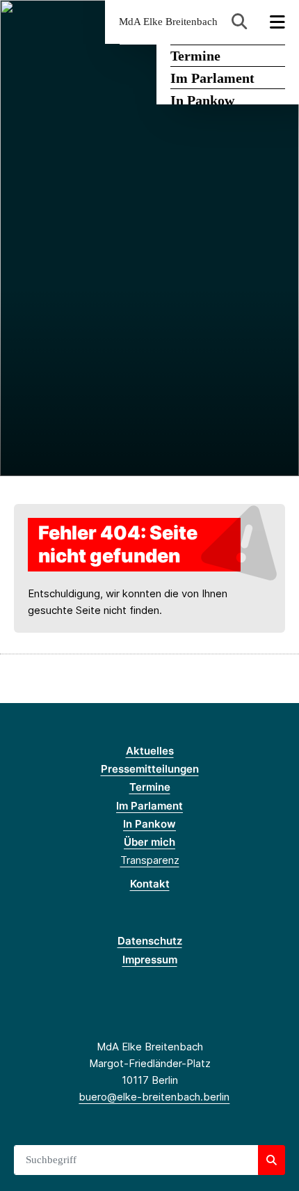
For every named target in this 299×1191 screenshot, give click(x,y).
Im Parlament (212, 78)
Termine (195, 55)
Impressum (149, 959)
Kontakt (150, 883)
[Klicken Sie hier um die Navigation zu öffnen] (278, 22)
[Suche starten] (271, 1160)
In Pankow (202, 100)
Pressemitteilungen (150, 768)
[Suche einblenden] (240, 22)
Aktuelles (150, 750)
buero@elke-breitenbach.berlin (154, 1096)
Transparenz (149, 860)
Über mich (149, 842)
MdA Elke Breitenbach (168, 22)
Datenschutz (150, 940)
